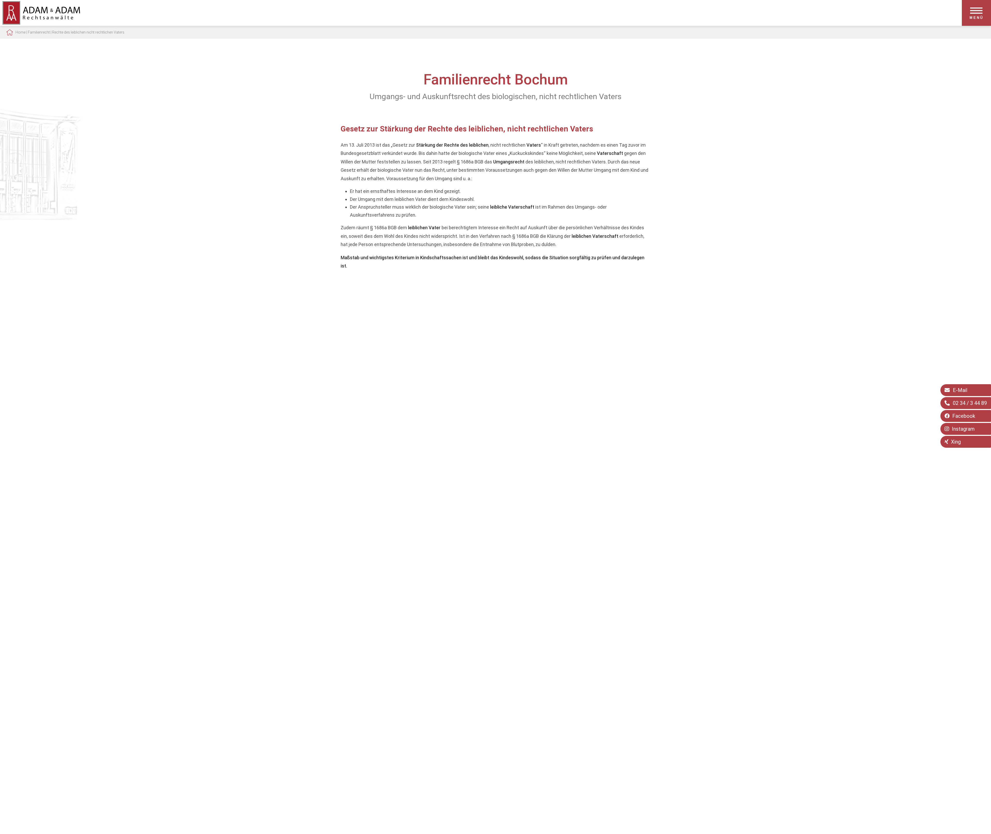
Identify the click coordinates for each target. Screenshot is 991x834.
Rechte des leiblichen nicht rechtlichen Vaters (88, 32)
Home (20, 32)
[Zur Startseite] (41, 23)
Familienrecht (39, 32)
